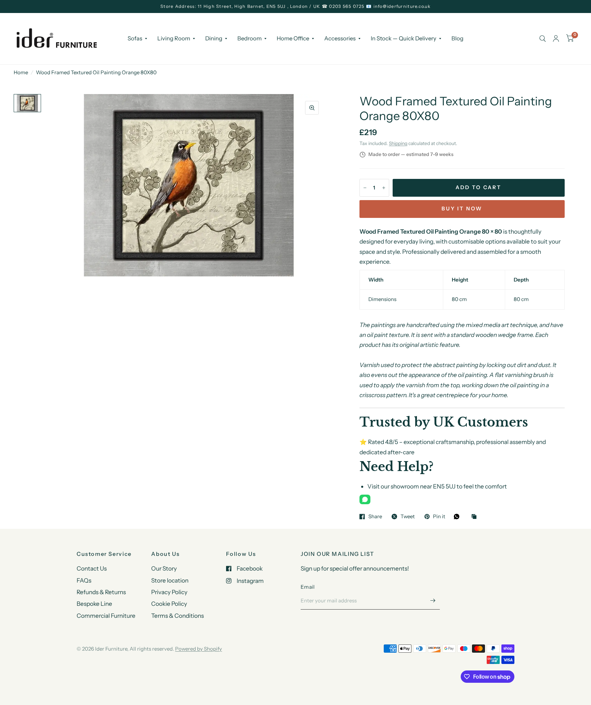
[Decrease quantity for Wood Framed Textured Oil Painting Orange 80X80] (365, 187)
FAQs (84, 580)
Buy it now (462, 208)
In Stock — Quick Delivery (403, 38)
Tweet (407, 516)
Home (21, 72)
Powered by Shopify (198, 648)
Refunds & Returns (101, 592)
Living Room (173, 38)
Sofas (135, 38)
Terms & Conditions (177, 615)
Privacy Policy (169, 592)
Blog (457, 38)
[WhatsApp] (364, 499)
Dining (213, 38)
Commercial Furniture (106, 615)
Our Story (164, 568)
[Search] (542, 38)
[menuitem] (137, 38)
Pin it (439, 516)
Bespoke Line (94, 603)
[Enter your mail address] (433, 601)
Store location (169, 580)
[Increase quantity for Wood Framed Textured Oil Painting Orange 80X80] (384, 187)
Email (308, 587)
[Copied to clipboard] (475, 517)
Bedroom (249, 38)
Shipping (398, 143)
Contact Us (92, 568)
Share (375, 516)
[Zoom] (312, 108)
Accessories (340, 38)
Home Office (293, 38)
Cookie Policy (169, 603)
